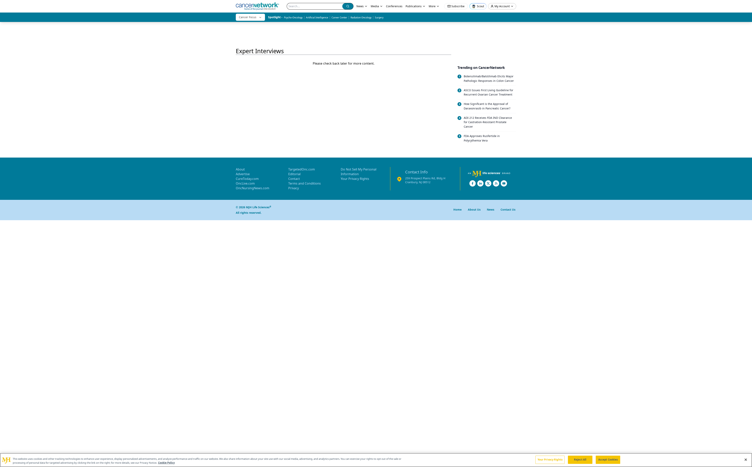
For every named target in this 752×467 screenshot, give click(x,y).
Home (457, 209)
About (240, 169)
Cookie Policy (166, 462)
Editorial (294, 174)
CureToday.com (247, 179)
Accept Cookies (608, 459)
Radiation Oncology (361, 17)
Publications (414, 6)
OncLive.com (245, 183)
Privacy (293, 188)
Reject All (580, 459)
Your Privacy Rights (355, 179)
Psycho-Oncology (293, 17)
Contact (294, 179)
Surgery (379, 17)
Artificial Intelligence (317, 17)
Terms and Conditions (304, 183)
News (360, 6)
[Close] (745, 459)
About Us (474, 209)
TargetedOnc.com (301, 169)
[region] (376, 460)
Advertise (243, 174)
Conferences (394, 6)
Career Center (339, 17)
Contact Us (508, 209)
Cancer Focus (247, 17)
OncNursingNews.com (252, 188)
